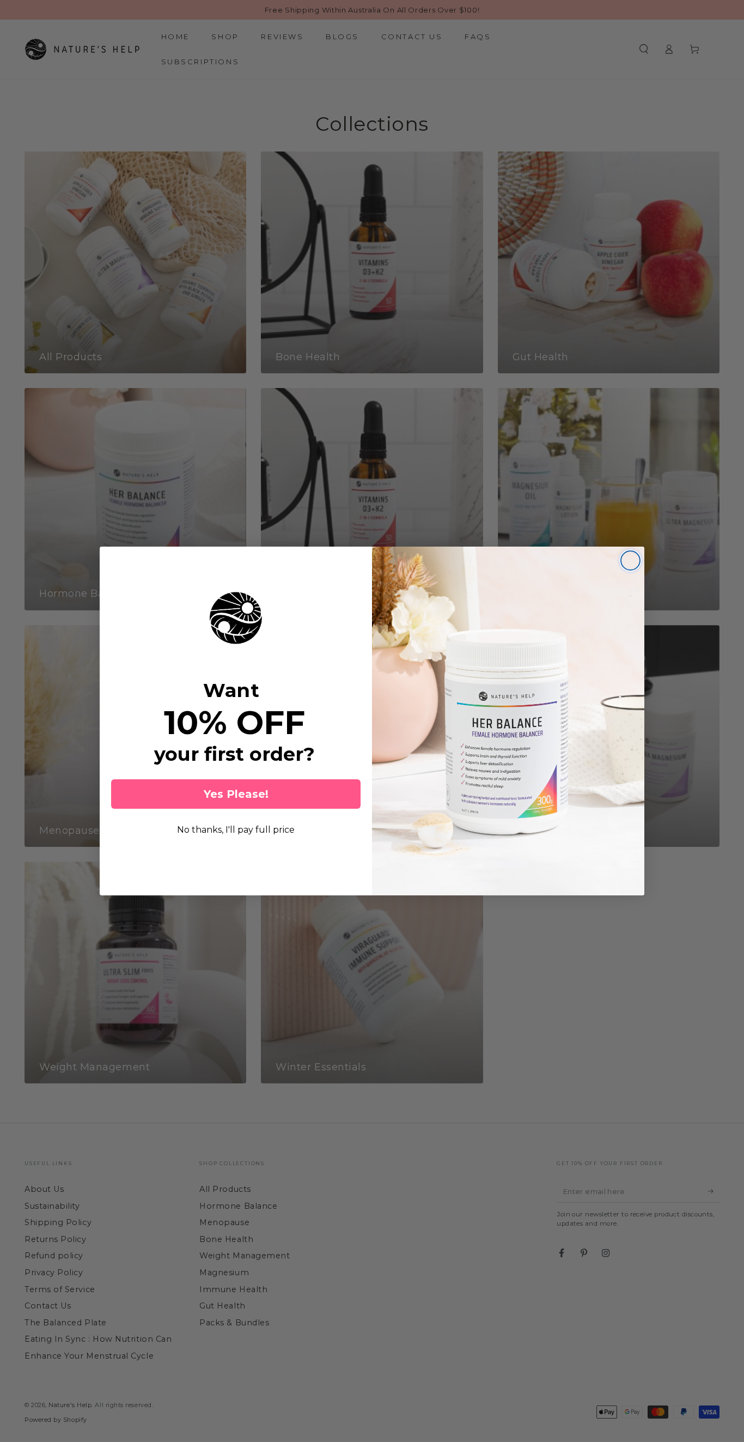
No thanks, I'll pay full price (236, 830)
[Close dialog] (630, 560)
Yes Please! (236, 794)
